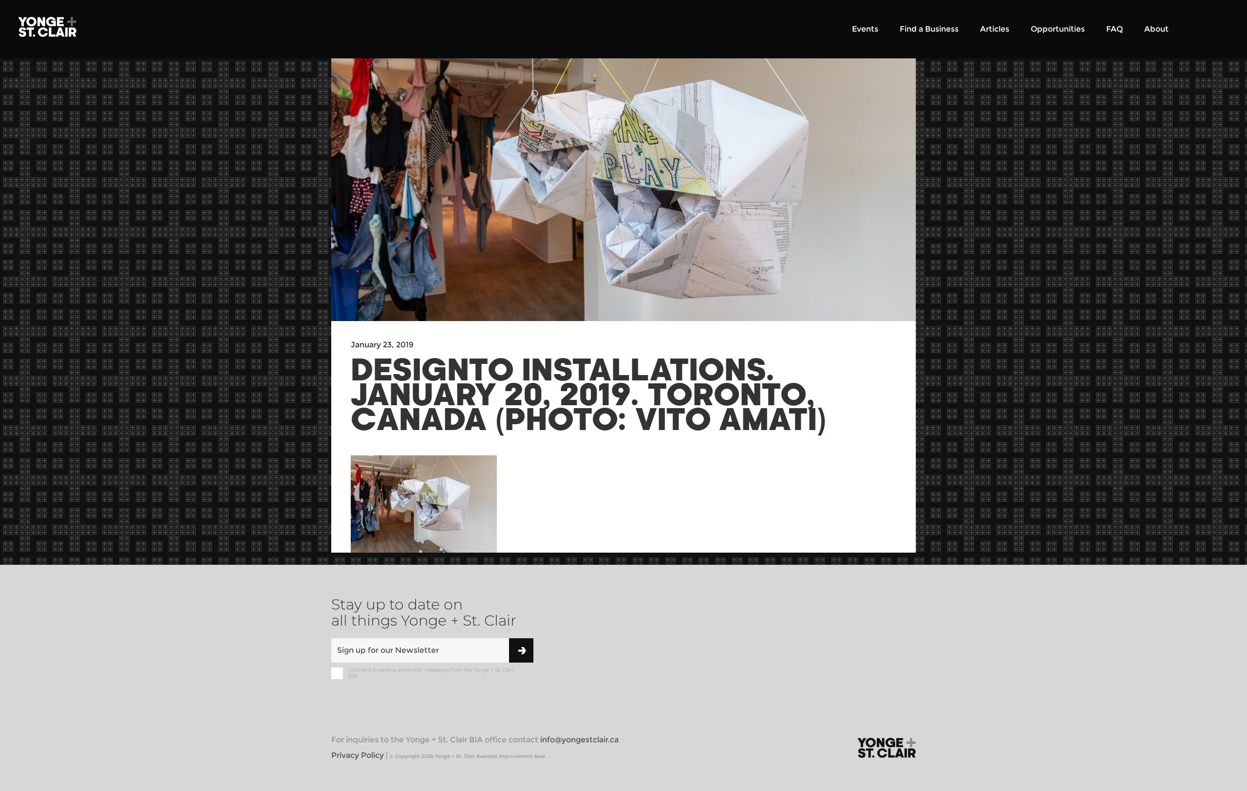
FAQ (1114, 29)
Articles (994, 29)
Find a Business (929, 29)
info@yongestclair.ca (579, 739)
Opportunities (1058, 29)
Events (865, 29)
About (1156, 29)
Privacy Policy (357, 755)
